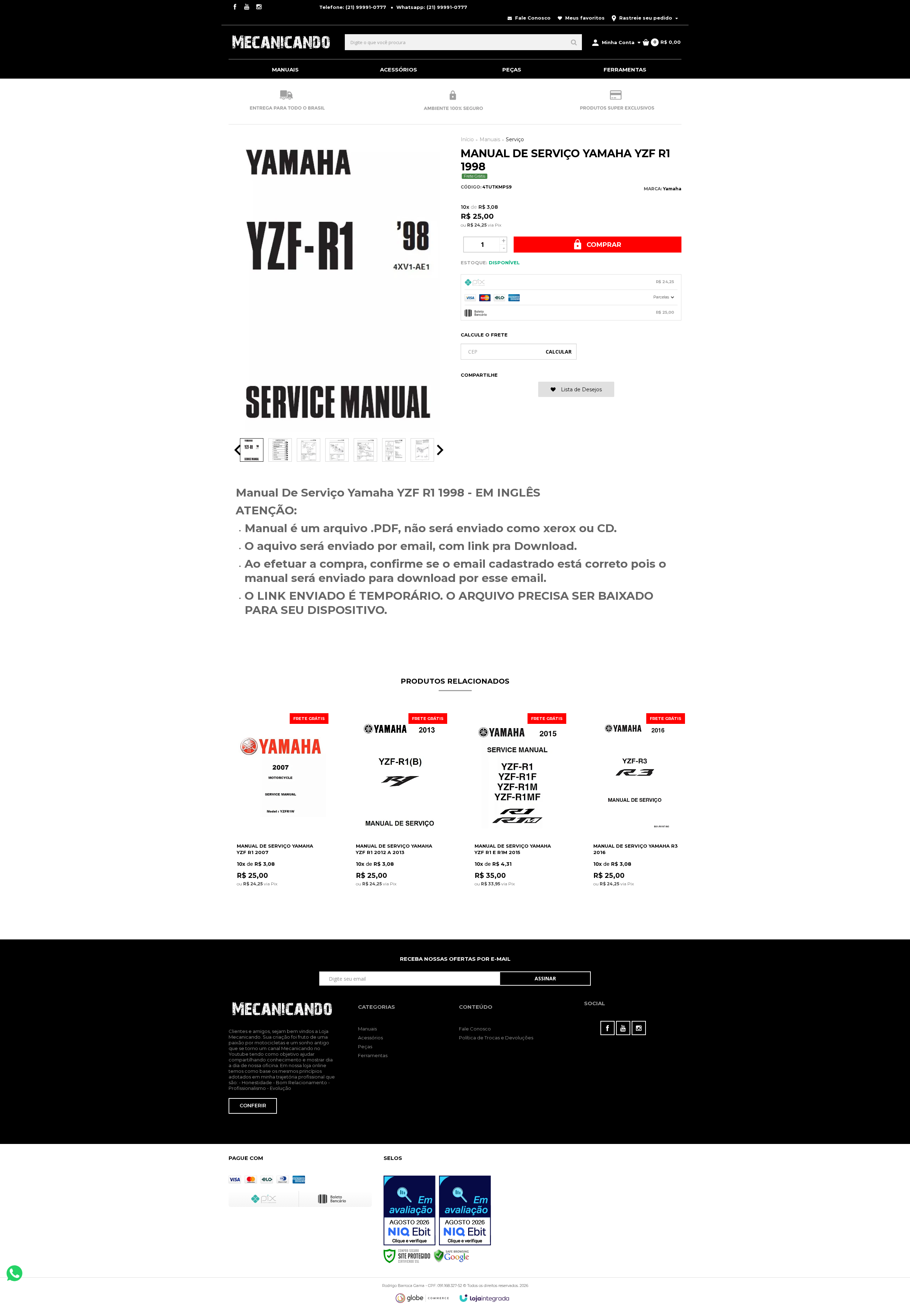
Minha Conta (618, 42)
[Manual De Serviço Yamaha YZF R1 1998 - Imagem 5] (365, 450)
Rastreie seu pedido (646, 18)
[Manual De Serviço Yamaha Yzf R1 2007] (280, 815)
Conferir (253, 1105)
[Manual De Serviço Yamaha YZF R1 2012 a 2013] (399, 815)
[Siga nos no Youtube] (246, 7)
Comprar (603, 245)
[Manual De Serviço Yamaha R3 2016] (637, 815)
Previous (237, 450)
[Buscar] (574, 42)
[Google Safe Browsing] (451, 1255)
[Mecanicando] (281, 42)
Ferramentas (372, 1055)
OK (558, 352)
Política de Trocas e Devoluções (496, 1037)
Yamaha (672, 188)
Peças (365, 1046)
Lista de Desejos (581, 389)
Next (440, 450)
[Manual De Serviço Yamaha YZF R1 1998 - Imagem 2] (280, 450)
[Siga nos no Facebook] (234, 7)
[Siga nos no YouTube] (623, 1028)
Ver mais (280, 909)
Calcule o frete (484, 335)
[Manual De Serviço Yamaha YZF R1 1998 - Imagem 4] (337, 450)
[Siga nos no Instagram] (258, 7)
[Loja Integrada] (484, 1298)
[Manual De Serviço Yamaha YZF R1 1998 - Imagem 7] (422, 450)
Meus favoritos (584, 18)
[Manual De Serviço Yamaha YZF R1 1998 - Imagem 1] (251, 450)
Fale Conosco (532, 18)
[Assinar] (545, 978)
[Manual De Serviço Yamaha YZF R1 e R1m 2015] (518, 815)
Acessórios (370, 1037)
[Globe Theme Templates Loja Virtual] (422, 1298)
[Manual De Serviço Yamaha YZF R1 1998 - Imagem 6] (394, 450)
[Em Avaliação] (409, 1210)
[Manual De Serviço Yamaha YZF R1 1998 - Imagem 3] (308, 450)
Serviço (515, 139)
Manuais (490, 139)
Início (467, 139)
